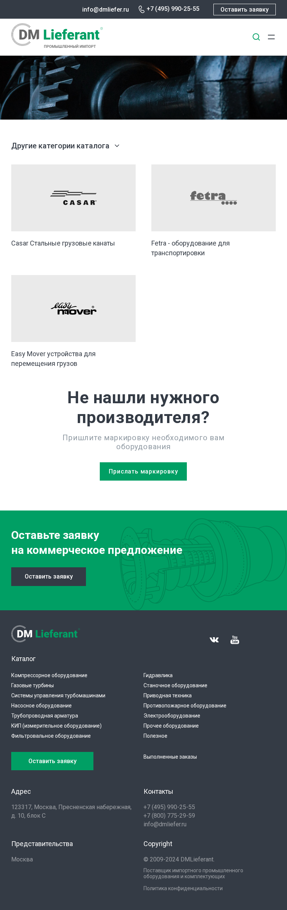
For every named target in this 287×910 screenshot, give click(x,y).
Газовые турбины (32, 685)
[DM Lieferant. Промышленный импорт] (57, 45)
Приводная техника (168, 695)
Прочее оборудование (171, 726)
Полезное (155, 736)
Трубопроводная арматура (44, 716)
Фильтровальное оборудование (51, 736)
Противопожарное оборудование (185, 706)
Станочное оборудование (175, 685)
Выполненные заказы (170, 757)
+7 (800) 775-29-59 (169, 815)
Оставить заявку (244, 9)
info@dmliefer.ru (105, 9)
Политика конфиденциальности (183, 888)
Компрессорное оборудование (49, 675)
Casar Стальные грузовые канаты (63, 243)
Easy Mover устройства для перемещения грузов (53, 358)
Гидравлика (158, 675)
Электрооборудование (172, 716)
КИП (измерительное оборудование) (56, 726)
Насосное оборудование (41, 706)
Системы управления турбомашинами (58, 695)
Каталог (23, 659)
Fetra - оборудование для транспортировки (190, 248)
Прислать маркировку (143, 471)
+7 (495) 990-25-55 (172, 8)
